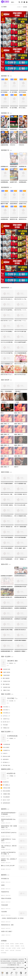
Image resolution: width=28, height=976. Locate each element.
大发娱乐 (7, 950)
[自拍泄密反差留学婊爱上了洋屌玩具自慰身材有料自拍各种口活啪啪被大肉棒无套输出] (7, 646)
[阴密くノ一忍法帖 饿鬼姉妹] (7, 386)
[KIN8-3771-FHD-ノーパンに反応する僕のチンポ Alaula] (20, 315)
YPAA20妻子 (4, 724)
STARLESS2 (12, 144)
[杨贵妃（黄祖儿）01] (7, 451)
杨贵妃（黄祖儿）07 (18, 434)
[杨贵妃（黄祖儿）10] (7, 418)
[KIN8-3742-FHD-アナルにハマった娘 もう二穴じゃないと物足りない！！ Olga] (7, 369)
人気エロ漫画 (8, 948)
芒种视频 (2, 948)
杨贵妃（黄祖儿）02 (18, 456)
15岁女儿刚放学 (5, 747)
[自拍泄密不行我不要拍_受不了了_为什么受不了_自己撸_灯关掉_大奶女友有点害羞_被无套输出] (7, 592)
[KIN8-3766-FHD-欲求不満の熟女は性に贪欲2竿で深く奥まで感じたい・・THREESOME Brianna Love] (7, 304)
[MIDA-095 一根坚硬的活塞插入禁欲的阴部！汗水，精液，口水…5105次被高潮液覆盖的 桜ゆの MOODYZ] (20, 521)
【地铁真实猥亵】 (5, 675)
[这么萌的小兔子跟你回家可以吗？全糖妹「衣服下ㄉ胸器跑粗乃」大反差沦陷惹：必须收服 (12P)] (23, 854)
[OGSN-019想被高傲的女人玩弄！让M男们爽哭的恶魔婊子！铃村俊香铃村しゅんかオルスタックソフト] (7, 358)
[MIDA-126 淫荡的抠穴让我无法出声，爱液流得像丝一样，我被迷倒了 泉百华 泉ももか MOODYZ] (20, 510)
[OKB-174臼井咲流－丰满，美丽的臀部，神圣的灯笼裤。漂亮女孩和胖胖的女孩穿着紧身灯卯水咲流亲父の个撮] (20, 489)
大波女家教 (4, 911)
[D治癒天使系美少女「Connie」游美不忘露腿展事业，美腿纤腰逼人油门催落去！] (23, 840)
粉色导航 (2, 943)
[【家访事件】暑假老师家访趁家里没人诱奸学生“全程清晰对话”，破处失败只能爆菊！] (3, 663)
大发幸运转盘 (18, 950)
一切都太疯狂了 (17, 391)
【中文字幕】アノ (5, 709)
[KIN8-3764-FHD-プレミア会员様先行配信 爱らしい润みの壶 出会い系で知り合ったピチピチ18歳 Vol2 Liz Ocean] (20, 294)
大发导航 (18, 948)
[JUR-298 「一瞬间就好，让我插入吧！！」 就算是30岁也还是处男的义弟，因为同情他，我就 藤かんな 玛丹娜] (20, 554)
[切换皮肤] (25, 962)
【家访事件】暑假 (12, 661)
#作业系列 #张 (11, 773)
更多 (11, 76)
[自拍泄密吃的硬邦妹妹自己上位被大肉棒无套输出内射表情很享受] (20, 570)
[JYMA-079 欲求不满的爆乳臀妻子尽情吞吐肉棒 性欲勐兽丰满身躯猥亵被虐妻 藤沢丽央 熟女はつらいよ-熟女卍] (7, 532)
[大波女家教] (23, 913)
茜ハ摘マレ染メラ (5, 721)
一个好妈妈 (16, 402)
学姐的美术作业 (5, 891)
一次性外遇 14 (3, 402)
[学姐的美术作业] (23, 893)
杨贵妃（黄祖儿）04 (5, 445)
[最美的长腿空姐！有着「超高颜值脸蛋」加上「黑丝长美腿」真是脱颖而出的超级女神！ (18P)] (23, 827)
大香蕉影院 (17, 945)
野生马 (2, 412)
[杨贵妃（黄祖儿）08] (20, 418)
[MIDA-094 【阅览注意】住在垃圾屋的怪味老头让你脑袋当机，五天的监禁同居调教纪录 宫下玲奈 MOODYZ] (7, 521)
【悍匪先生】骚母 (5, 787)
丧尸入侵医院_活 (5, 784)
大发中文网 (12, 950)
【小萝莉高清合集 (12, 736)
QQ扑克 (2, 950)
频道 (12, 2)
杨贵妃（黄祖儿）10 (5, 423)
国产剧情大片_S (5, 762)
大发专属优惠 (3, 952)
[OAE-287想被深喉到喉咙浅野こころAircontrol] (20, 348)
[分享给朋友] (25, 965)
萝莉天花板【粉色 (5, 765)
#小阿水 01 (4, 753)
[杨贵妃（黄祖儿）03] (7, 461)
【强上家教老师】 (5, 796)
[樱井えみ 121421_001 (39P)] (23, 867)
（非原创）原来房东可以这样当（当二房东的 (12, 918)
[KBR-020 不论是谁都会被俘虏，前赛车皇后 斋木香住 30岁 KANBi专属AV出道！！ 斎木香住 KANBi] (7, 554)
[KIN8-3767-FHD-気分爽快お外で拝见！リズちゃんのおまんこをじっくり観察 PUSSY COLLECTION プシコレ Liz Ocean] (7, 326)
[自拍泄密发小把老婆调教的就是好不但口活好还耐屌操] (20, 603)
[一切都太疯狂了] (20, 386)
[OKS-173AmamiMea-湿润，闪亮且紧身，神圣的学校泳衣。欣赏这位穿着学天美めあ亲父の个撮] (20, 500)
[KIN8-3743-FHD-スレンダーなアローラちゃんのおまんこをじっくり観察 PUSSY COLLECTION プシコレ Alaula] (20, 358)
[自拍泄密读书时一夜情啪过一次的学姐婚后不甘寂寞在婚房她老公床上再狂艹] (20, 646)
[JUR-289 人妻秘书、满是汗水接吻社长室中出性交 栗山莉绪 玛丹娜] (20, 543)
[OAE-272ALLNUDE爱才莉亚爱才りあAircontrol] (7, 337)
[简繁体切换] (25, 959)
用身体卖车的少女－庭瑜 (7, 924)
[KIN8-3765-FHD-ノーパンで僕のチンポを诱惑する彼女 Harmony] (20, 304)
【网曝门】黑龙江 (5, 690)
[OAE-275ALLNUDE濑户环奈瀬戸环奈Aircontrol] (7, 348)
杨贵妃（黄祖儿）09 (18, 412)
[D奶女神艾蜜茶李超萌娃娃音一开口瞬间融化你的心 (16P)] (23, 814)
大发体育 (23, 948)
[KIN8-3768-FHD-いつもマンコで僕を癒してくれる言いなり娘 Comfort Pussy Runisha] (7, 315)
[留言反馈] (24, 2)
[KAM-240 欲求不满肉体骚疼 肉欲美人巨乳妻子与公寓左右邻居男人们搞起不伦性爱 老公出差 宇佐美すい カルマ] (20, 532)
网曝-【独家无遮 (5, 684)
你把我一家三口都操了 (6, 931)
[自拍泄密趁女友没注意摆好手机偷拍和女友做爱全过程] (7, 570)
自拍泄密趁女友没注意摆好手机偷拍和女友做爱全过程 (11, 575)
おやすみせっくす (5, 715)
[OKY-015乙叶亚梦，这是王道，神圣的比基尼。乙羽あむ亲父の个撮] (7, 500)
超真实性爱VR (5, 759)
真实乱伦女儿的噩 (5, 756)
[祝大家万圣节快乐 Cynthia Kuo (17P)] (23, 834)
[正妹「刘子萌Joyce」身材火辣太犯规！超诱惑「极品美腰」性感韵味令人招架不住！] (23, 847)
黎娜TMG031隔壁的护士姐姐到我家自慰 (9, 203)
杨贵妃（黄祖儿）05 (18, 445)
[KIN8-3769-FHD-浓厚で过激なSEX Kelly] (20, 326)
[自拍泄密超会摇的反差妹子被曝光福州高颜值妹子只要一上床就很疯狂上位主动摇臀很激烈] (20, 592)
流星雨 (2, 885)
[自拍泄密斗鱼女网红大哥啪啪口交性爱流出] (7, 624)
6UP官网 (14, 948)
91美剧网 (17, 943)
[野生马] (7, 407)
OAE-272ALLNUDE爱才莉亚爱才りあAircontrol (10, 342)
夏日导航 (2, 945)
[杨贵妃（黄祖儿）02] (20, 451)
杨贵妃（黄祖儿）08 (18, 423)
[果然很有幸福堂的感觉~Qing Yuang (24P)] (23, 821)
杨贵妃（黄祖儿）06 (5, 434)
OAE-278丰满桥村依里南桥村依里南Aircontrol (10, 483)
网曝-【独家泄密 (5, 678)
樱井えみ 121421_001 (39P (7, 865)
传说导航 (7, 943)
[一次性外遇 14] (7, 397)
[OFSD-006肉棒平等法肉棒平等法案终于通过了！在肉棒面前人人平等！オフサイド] (20, 337)
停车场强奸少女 (5, 878)
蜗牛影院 (21, 943)
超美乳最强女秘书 (5, 802)
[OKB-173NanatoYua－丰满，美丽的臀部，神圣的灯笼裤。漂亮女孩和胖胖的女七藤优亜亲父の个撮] (7, 489)
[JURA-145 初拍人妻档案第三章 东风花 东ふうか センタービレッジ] (7, 543)
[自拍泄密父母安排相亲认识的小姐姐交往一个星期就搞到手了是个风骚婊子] (7, 613)
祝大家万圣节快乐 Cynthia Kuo (8, 832)
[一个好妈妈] (20, 397)
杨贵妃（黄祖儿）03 (5, 466)
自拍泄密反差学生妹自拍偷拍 (6, 640)
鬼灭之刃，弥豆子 (5, 799)
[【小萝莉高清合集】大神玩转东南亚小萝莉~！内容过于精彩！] (3, 738)
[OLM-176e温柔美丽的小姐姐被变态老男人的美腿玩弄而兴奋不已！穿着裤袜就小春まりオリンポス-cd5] (20, 478)
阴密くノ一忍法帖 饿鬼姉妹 (6, 391)
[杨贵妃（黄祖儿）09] (20, 407)
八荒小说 (22, 945)
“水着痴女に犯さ (5, 727)
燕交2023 (16, 466)
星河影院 (12, 943)
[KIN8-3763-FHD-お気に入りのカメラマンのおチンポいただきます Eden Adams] (7, 294)
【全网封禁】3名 (5, 750)
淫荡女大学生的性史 (6, 898)
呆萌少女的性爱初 (5, 790)
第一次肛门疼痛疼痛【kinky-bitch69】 (17, 92)
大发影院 (12, 945)
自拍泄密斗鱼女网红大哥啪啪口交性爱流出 (9, 629)
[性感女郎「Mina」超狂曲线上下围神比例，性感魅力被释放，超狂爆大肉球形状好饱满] (23, 860)
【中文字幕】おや (5, 712)
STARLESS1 (21, 144)
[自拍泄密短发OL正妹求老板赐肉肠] (20, 613)
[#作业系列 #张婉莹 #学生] (3, 776)
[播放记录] (21, 2)
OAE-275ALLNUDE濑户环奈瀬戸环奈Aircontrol (10, 353)
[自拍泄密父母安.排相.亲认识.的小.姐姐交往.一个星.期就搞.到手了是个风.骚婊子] (20, 624)
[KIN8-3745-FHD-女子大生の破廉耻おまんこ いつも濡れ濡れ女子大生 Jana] (20, 369)
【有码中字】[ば (5, 718)
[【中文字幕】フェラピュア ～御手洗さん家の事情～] (3, 701)
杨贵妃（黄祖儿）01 (5, 456)
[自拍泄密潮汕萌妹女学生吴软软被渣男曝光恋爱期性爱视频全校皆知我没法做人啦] (20, 581)
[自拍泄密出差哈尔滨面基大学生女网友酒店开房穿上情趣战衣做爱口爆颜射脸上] (7, 603)
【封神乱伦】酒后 (5, 681)
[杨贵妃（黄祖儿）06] (7, 429)
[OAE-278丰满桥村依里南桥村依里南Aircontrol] (7, 478)
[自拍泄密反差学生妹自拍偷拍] (7, 635)
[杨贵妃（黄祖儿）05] (20, 440)
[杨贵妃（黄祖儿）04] (7, 440)
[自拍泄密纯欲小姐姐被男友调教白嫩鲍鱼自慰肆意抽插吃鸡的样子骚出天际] (7, 581)
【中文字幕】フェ (12, 698)
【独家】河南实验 (5, 672)
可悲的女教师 (4, 905)
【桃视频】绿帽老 (5, 793)
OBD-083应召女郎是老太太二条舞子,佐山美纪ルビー (11, 515)
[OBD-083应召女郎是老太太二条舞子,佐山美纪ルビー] (7, 510)
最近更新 (25, 6)
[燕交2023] (20, 461)
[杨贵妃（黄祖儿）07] (20, 429)
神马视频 (7, 945)
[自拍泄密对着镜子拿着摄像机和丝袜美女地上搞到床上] (20, 635)
